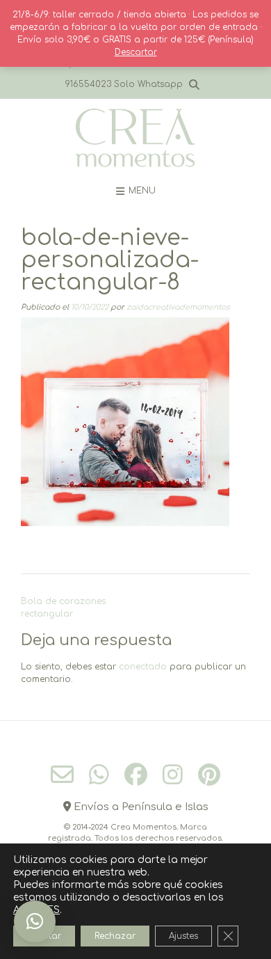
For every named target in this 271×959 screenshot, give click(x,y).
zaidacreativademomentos (178, 307)
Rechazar (115, 936)
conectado (143, 667)
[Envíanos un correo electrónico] (62, 774)
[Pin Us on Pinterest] (209, 774)
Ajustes (183, 936)
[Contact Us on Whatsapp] (99, 774)
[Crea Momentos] (135, 138)
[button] (35, 921)
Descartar (136, 52)
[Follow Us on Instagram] (173, 774)
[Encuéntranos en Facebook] (135, 774)
